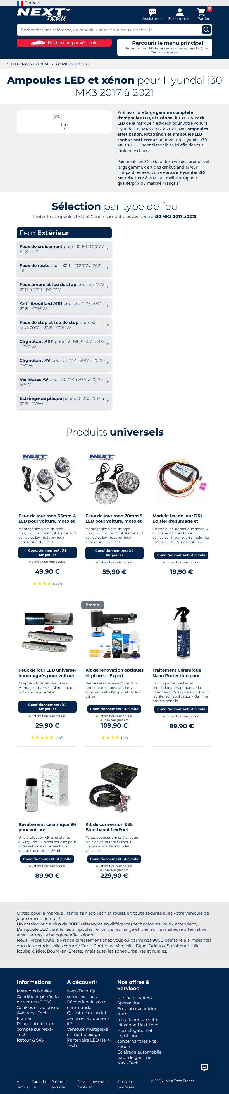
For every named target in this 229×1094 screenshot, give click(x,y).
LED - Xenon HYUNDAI (30, 64)
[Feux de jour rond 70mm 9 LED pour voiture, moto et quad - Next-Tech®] (114, 478)
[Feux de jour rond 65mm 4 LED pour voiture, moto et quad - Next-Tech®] (47, 478)
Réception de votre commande (86, 1004)
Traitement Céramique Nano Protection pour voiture (176, 675)
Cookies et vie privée (38, 1007)
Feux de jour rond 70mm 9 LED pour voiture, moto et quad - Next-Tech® (114, 521)
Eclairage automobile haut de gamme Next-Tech (139, 1057)
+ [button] (64, 249)
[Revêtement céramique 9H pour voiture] (47, 786)
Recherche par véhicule (72, 42)
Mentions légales (34, 991)
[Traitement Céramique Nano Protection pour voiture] (181, 632)
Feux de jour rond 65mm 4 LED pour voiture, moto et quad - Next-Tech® (47, 521)
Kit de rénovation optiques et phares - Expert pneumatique (114, 675)
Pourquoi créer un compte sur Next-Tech (35, 1029)
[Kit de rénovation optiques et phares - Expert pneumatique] (114, 632)
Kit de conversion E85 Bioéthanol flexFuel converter (109, 830)
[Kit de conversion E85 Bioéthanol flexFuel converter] (114, 786)
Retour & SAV (30, 1040)
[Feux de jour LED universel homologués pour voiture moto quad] (47, 632)
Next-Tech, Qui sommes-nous (82, 993)
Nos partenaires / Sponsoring (134, 1000)
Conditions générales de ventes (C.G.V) (38, 999)
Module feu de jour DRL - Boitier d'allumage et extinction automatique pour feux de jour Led (179, 524)
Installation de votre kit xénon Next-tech (138, 1022)
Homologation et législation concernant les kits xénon (136, 1038)
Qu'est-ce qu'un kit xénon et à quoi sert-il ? (88, 1018)
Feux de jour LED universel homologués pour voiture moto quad (47, 675)
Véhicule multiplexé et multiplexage (87, 1031)
